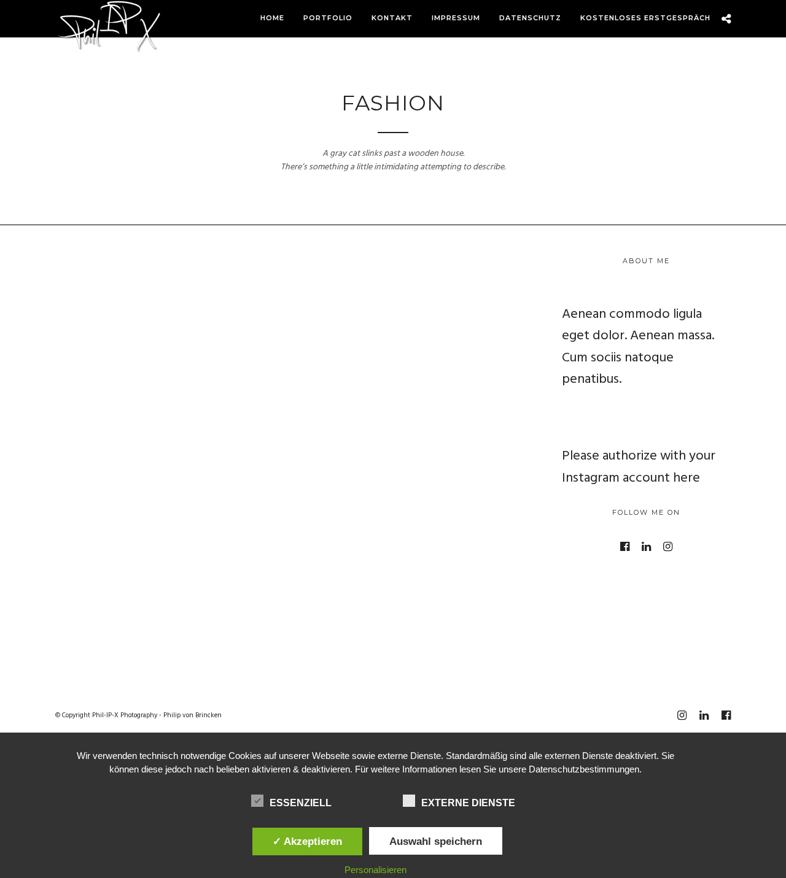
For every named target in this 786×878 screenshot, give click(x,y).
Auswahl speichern (435, 841)
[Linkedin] (646, 546)
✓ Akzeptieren (307, 841)
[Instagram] (667, 546)
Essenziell (301, 803)
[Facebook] (624, 546)
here (686, 478)
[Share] (726, 19)
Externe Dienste (468, 803)
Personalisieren (375, 870)
